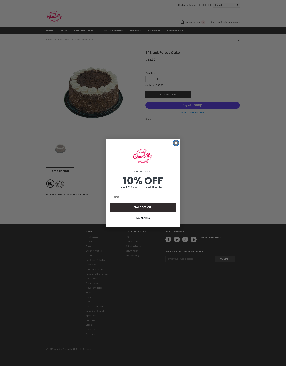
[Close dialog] (176, 143)
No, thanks (143, 218)
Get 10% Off (143, 207)
